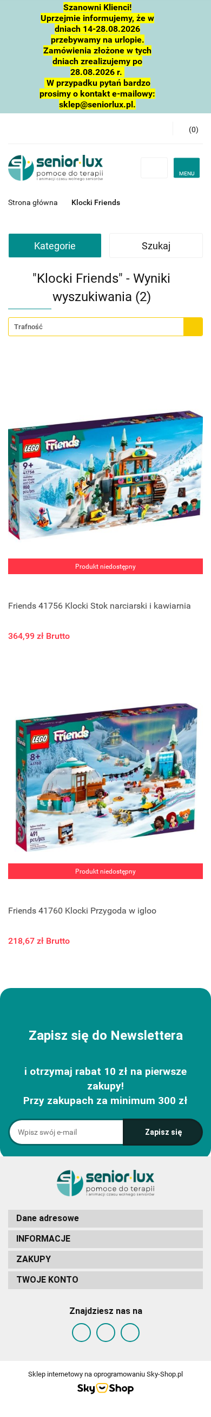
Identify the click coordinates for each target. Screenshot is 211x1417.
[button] (105, 1219)
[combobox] (105, 326)
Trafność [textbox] (28, 327)
